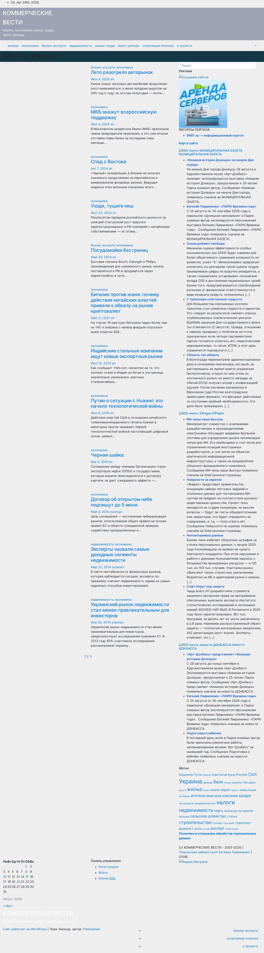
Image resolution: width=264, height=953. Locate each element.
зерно (225, 790)
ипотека (198, 795)
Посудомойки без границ (119, 250)
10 (4, 877)
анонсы (13, 46)
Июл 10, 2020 (101, 363)
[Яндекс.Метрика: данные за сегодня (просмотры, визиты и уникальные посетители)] (193, 861)
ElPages (218, 413)
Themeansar (91, 929)
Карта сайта (188, 143)
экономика (30, 46)
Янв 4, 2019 (99, 462)
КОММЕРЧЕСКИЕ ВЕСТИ (38, 913)
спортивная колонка (158, 46)
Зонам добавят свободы (206, 243)
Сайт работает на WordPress (25, 929)
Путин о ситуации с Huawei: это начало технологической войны (127, 403)
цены (198, 828)
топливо (217, 823)
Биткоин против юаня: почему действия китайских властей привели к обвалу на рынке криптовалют (125, 303)
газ (245, 782)
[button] (255, 46)
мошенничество (205, 803)
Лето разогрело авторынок (122, 72)
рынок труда (105, 46)
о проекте (184, 46)
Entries (107, 878)
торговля (228, 823)
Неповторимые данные (205, 535)
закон (206, 790)
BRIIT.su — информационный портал (215, 135)
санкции (184, 816)
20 (18, 882)
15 (27, 877)
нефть (218, 811)
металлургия (186, 803)
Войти (103, 872)
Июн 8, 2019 (100, 413)
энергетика (232, 828)
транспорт (243, 823)
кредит (245, 795)
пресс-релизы (128, 46)
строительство (195, 822)
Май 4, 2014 (100, 512)
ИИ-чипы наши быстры (205, 419)
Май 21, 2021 (100, 318)
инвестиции (248, 790)
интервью (184, 796)
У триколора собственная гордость (214, 299)
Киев (215, 774)
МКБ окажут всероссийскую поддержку (124, 114)
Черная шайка (107, 455)
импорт (235, 790)
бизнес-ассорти (54, 46)
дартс (252, 782)
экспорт (217, 828)
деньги (182, 790)
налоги (226, 802)
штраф (206, 829)
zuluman (116, 512)
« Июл (7, 906)
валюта (237, 782)
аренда (207, 782)
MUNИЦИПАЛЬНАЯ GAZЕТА (200, 154)
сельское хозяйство (208, 816)
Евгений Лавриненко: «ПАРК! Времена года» (221, 206)
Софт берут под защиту (205, 586)
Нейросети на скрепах (204, 480)
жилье (194, 789)
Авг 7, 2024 (99, 168)
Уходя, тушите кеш (112, 206)
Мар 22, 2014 (101, 567)
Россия (241, 774)
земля (215, 790)
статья (232, 816)
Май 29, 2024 (101, 257)
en (112, 79)
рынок (248, 811)
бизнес (227, 782)
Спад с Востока (108, 161)
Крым (231, 774)
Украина (190, 781)
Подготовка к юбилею (204, 733)
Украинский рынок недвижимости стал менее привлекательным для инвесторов (130, 610)
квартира (213, 796)
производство (233, 810)
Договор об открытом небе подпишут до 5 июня (121, 502)
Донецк (207, 775)
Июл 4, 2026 (100, 79)
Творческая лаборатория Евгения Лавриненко (214, 852)
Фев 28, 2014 (101, 622)
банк (218, 781)
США (252, 774)
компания (230, 796)
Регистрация (108, 867)
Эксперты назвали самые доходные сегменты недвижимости (120, 554)
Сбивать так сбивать (203, 355)
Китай (223, 774)
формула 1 (186, 828)
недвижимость (80, 46)
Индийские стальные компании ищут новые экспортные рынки (127, 353)
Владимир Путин (190, 774)
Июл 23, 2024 (101, 213)
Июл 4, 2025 (100, 124)
